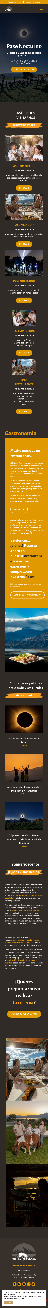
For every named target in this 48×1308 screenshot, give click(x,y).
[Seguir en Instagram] (19, 1284)
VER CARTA (19, 509)
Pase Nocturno (24, 46)
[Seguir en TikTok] (29, 1284)
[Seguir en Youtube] (33, 1284)
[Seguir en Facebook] (15, 1284)
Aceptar (8, 1302)
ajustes (21, 1298)
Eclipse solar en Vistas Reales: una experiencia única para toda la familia (24, 839)
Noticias (24, 745)
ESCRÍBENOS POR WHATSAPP (27, 595)
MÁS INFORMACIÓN (24, 69)
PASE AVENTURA (24, 331)
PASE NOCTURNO (24, 281)
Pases (29, 577)
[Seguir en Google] (24, 1284)
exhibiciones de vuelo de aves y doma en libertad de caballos (23, 941)
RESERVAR (24, 188)
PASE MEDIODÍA (24, 224)
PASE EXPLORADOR (24, 166)
